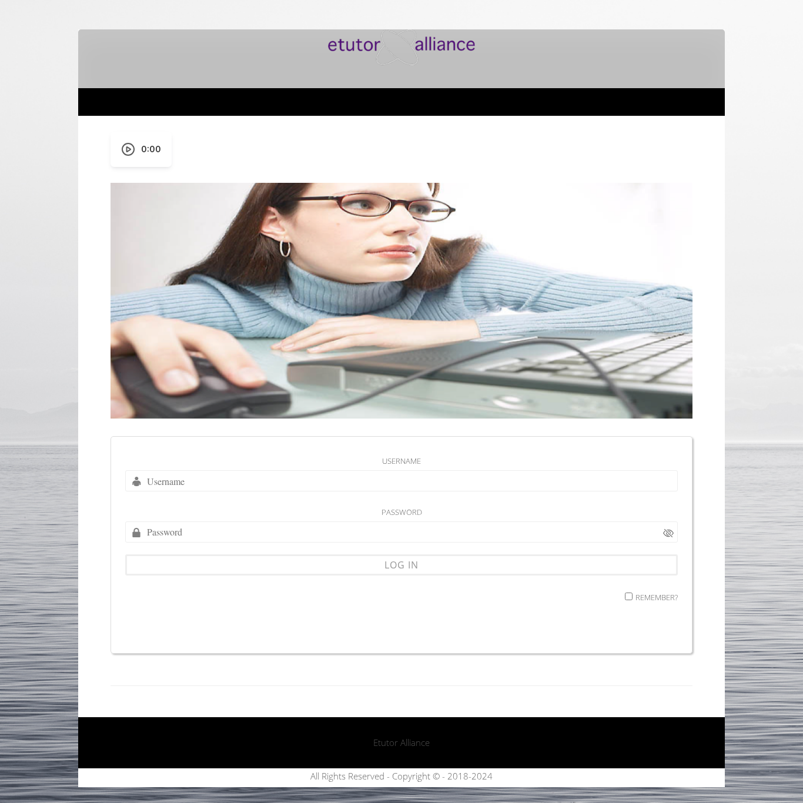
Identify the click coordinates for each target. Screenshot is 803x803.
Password (402, 512)
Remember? (656, 597)
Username (401, 461)
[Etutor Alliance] (401, 62)
